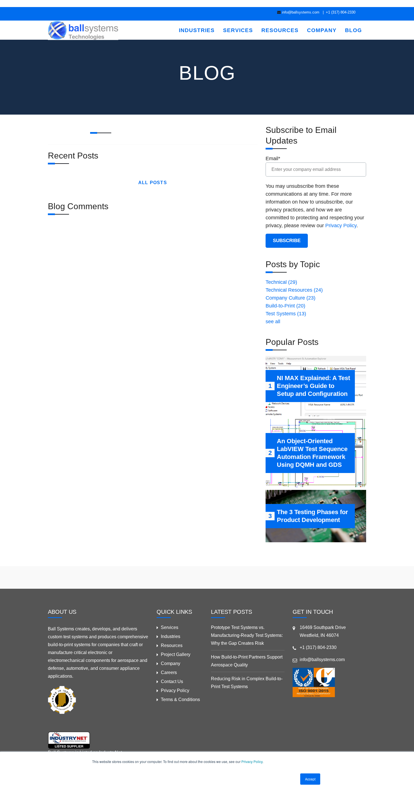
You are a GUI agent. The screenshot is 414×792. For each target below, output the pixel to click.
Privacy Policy (251, 761)
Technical (281, 282)
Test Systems (286, 313)
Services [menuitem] (238, 30)
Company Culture (290, 298)
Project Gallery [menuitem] (175, 654)
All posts (152, 182)
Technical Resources (294, 290)
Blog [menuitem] (353, 30)
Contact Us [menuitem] (172, 681)
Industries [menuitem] (197, 30)
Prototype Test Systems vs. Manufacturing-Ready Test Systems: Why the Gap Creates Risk (247, 635)
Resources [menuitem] (280, 30)
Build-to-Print (285, 306)
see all (273, 321)
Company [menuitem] (322, 30)
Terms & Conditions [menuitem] (180, 699)
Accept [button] (310, 779)
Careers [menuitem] (169, 672)
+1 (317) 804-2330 (340, 12)
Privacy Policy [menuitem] (175, 690)
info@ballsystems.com (300, 12)
